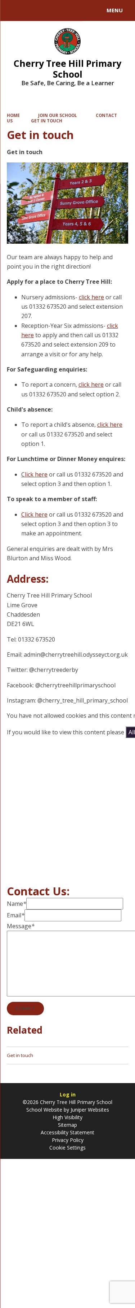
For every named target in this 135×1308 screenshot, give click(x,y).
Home (13, 115)
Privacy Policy (68, 1140)
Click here (34, 514)
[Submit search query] (87, 9)
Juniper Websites (89, 1109)
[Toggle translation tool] (32, 10)
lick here (36, 474)
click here (91, 297)
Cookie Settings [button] (67, 1147)
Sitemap (67, 1124)
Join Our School (57, 115)
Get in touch (46, 120)
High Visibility (67, 1117)
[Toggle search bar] (14, 10)
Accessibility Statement (67, 1132)
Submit (25, 1008)
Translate (60, 11)
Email (15, 915)
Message (21, 926)
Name (16, 904)
